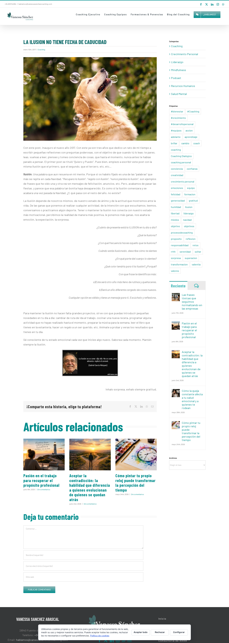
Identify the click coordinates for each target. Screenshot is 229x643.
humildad (176, 206)
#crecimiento (178, 117)
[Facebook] (99, 640)
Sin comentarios (43, 489)
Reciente (178, 285)
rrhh (173, 251)
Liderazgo (177, 62)
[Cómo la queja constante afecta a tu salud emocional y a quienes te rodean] (176, 391)
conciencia (177, 168)
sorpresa (176, 257)
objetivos (189, 226)
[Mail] (129, 640)
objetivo (175, 226)
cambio (185, 143)
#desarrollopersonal (182, 124)
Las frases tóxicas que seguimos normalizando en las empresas (192, 301)
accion (189, 130)
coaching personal (181, 162)
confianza (192, 168)
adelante (176, 136)
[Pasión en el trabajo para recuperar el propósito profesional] (44, 454)
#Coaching (193, 111)
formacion (189, 194)
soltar (198, 251)
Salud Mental (179, 94)
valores (175, 270)
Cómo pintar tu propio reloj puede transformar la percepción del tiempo (135, 482)
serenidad (185, 251)
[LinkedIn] (112, 640)
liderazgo (189, 213)
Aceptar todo (141, 632)
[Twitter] (105, 640)
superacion (191, 257)
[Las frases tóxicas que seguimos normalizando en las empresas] (176, 295)
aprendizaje (191, 136)
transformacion (179, 264)
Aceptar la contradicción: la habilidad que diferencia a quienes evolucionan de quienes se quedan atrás (89, 487)
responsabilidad (179, 245)
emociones (177, 187)
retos (195, 245)
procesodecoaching (182, 232)
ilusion (188, 206)
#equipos (176, 130)
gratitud (193, 200)
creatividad (177, 175)
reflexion (191, 238)
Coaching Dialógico (181, 156)
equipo (191, 187)
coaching (176, 149)
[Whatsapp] (123, 640)
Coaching (41, 49)
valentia (196, 264)
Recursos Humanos (183, 86)
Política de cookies (99, 635)
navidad (187, 219)
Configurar (179, 632)
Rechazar (160, 632)
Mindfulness (178, 70)
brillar (174, 143)
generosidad (178, 200)
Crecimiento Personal (184, 54)
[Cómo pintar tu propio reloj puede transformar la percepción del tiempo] (136, 454)
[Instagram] (118, 640)
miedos (175, 219)
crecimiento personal (182, 181)
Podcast (176, 78)
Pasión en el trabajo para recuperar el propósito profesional (41, 480)
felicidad (175, 194)
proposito (176, 238)
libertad (175, 213)
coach (196, 143)
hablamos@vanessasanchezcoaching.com (35, 4)
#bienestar (177, 111)
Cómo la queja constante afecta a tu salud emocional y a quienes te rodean (192, 399)
